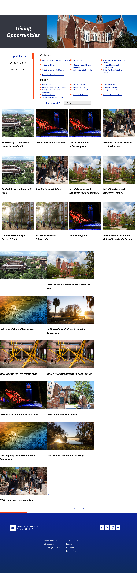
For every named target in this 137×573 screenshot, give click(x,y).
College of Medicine (109, 84)
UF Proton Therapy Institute (112, 95)
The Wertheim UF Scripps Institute (54, 97)
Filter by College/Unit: (54, 103)
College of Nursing (79, 87)
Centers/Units (18, 62)
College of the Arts (79, 60)
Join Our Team (72, 540)
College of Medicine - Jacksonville (54, 87)
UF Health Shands (48, 95)
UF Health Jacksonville (80, 95)
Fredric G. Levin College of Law (83, 70)
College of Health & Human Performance (82, 66)
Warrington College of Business (53, 75)
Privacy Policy (72, 551)
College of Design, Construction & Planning (114, 61)
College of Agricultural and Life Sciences (56, 60)
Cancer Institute (47, 84)
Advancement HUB (51, 540)
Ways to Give (18, 69)
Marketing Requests (52, 547)
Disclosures (71, 547)
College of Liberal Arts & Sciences (53, 70)
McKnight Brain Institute (111, 90)
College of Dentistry (79, 84)
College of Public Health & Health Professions (53, 91)
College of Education (49, 65)
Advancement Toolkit (52, 544)
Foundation (71, 544)
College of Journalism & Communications (111, 66)
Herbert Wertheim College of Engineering (112, 71)
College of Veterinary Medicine (83, 90)
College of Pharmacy (110, 87)
